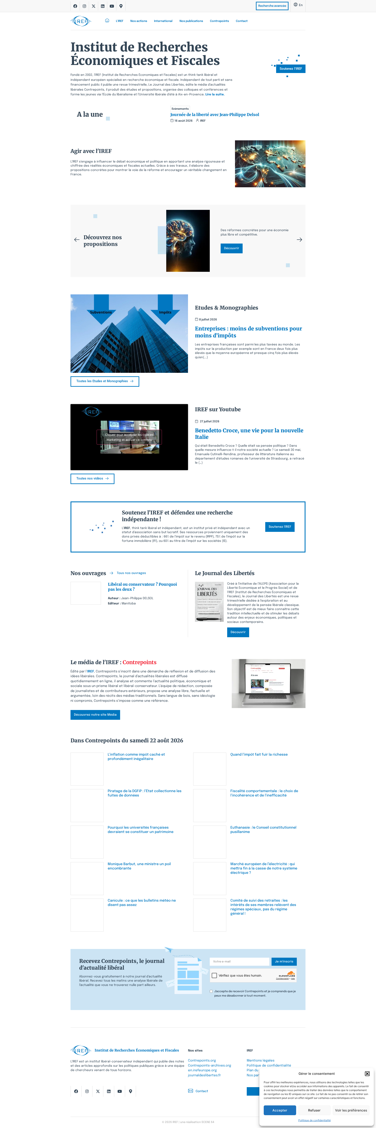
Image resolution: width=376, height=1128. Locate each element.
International (163, 21)
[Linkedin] (102, 6)
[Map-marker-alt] (121, 6)
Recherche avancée (272, 6)
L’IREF (119, 21)
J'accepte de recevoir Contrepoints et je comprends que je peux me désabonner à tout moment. (255, 993)
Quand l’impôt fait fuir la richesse (259, 754)
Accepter (279, 1110)
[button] (367, 1074)
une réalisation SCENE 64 (197, 1122)
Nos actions (138, 21)
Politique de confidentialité (314, 1120)
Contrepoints (219, 21)
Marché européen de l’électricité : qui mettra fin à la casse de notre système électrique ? (263, 868)
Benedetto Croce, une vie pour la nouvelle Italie (249, 433)
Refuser (314, 1110)
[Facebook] (75, 6)
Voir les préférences (351, 1110)
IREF (90, 671)
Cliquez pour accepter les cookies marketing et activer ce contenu (129, 437)
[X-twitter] (93, 6)
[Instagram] (84, 6)
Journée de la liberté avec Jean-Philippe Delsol (214, 114)
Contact (242, 21)
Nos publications (191, 21)
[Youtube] (111, 6)
